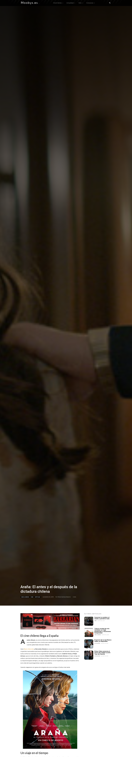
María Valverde (29, 649)
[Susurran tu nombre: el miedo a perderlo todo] (88, 621)
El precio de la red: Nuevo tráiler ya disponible (102, 640)
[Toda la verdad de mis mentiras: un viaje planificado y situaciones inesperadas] (88, 632)
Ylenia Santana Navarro (64, 596)
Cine (32, 597)
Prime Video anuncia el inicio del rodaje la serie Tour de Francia (102, 653)
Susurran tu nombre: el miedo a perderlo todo (101, 618)
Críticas (37, 597)
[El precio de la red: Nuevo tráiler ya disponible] (88, 643)
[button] (110, 3)
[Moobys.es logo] (30, 3)
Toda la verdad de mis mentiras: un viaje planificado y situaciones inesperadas (102, 631)
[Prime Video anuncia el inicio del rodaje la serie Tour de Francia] (88, 655)
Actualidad (97, 643)
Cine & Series (25, 597)
